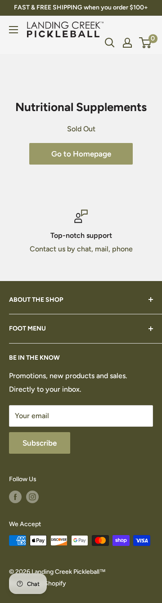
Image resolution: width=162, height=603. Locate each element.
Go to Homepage (81, 153)
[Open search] (110, 43)
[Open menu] (13, 29)
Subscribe (39, 442)
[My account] (127, 43)
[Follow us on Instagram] (32, 497)
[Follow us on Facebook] (15, 497)
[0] (145, 42)
